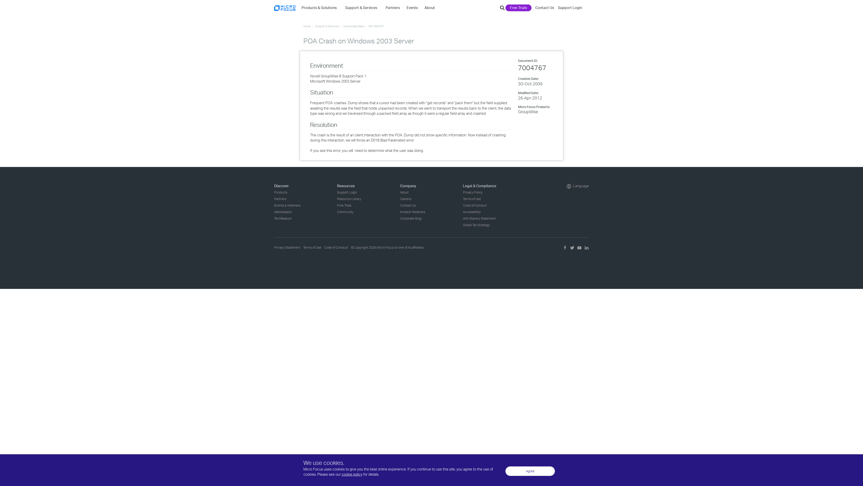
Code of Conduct (475, 205)
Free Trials (518, 7)
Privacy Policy (473, 192)
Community (345, 212)
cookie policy (352, 474)
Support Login (570, 7)
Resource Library (349, 199)
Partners (280, 199)
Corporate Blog (410, 218)
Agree (530, 471)
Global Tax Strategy (476, 225)
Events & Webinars (287, 205)
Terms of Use (472, 199)
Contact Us (544, 7)
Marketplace (283, 212)
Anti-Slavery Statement (479, 218)
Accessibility (472, 212)
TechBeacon (283, 218)
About (404, 192)
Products (280, 192)
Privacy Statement (287, 247)
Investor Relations (412, 212)
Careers (405, 199)
